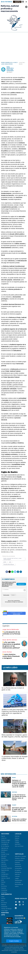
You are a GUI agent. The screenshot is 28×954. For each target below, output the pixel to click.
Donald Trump (5, 854)
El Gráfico (17, 870)
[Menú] (26, 2)
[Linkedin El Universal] (15, 908)
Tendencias (4, 876)
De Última (4, 902)
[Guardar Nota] (21, 572)
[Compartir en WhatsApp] (12, 572)
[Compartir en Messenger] (15, 572)
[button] (17, 2)
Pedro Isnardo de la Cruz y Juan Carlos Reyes (9, 63)
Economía (4, 866)
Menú (2, 884)
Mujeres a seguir (5, 840)
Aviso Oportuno (19, 860)
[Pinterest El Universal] (23, 905)
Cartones (3, 864)
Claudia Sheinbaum (9, 564)
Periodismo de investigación (5, 843)
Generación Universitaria (18, 867)
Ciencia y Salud (5, 878)
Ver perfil (9, 72)
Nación (3, 836)
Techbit (3, 882)
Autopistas (4, 890)
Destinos (3, 888)
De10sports (18, 872)
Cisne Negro (4, 910)
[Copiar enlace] (18, 572)
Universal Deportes (6, 868)
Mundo (3, 852)
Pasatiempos (18, 880)
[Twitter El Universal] (23, 902)
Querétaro (17, 844)
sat (10, 562)
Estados (3, 858)
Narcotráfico (4, 860)
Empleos (17, 862)
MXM (2, 880)
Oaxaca (17, 838)
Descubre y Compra (20, 856)
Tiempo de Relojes (6, 908)
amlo (5, 562)
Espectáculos (5, 870)
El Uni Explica (5, 846)
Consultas (4, 892)
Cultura (3, 872)
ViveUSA (17, 876)
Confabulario (4, 874)
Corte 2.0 (3, 838)
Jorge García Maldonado (10, 629)
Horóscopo (18, 882)
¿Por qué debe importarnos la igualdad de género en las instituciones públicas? (11, 645)
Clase (2, 896)
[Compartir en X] (9, 572)
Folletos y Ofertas (20, 858)
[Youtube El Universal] (16, 905)
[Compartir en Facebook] (7, 572)
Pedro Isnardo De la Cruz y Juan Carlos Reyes (12, 559)
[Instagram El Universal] (20, 905)
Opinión (5, 626)
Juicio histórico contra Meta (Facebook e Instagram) (11, 656)
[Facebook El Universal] (19, 902)
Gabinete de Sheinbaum (4, 849)
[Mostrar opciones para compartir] (26, 7)
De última (4, 886)
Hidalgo (17, 842)
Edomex (17, 836)
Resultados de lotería (19, 885)
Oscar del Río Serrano (9, 640)
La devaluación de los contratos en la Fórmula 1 (11, 634)
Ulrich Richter (7, 652)
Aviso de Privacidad (15, 936)
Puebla (17, 840)
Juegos (17, 878)
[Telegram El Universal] (15, 902)
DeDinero (17, 874)
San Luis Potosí (19, 846)
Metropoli (4, 856)
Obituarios (18, 864)
